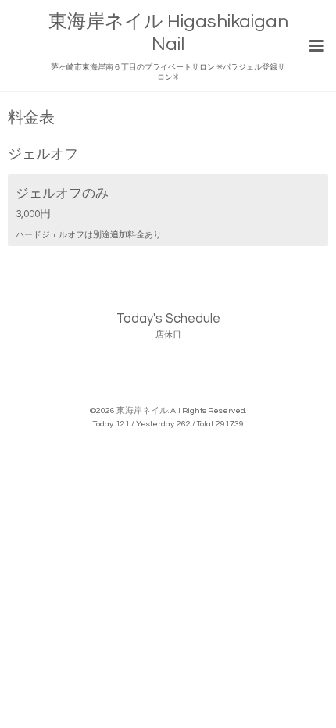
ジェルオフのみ (62, 193)
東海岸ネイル (142, 410)
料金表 (31, 118)
